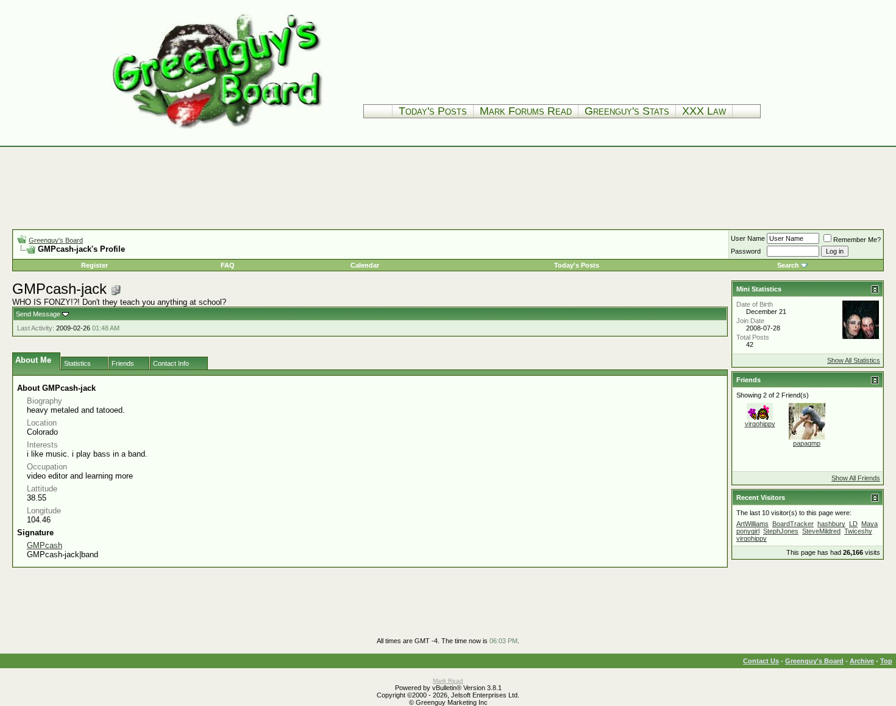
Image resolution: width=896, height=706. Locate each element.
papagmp (806, 443)
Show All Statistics (853, 360)
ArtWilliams (752, 523)
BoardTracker (793, 523)
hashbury (831, 523)
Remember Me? (857, 239)
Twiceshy (858, 531)
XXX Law (704, 111)
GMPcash (44, 545)
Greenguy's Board (56, 240)
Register (94, 265)
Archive (862, 661)
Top (886, 661)
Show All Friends (855, 478)
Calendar (364, 265)
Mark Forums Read (526, 111)
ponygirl (747, 531)
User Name (748, 238)
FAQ (228, 265)
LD (853, 523)
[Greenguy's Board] (217, 130)
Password (746, 251)
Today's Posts (433, 111)
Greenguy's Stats (627, 111)
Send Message (38, 314)
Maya (869, 523)
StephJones (780, 531)
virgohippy (760, 423)
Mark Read (448, 680)
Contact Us (761, 661)
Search (788, 265)
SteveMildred (821, 531)
